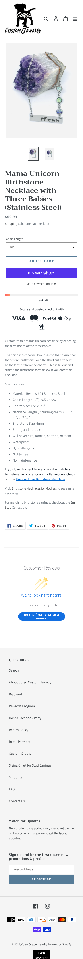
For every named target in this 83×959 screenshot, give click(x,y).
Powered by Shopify (59, 944)
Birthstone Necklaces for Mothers (34, 488)
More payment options (41, 284)
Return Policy (18, 729)
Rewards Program (22, 706)
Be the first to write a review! (41, 616)
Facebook (19, 833)
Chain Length (14, 239)
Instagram (38, 833)
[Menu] (75, 19)
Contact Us (17, 801)
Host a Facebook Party (25, 718)
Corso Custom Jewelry (34, 944)
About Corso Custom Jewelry (30, 682)
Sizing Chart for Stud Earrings (30, 765)
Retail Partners (19, 741)
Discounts (16, 694)
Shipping (11, 223)
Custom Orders (20, 753)
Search (14, 670)
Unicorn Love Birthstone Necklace (40, 479)
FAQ (12, 789)
